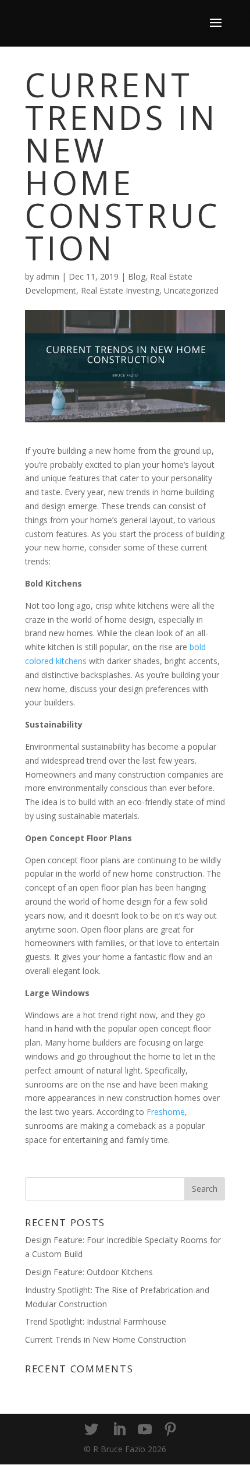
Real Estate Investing (120, 290)
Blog (136, 276)
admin (47, 276)
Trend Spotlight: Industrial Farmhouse (95, 1321)
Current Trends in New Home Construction (105, 1339)
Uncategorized (191, 290)
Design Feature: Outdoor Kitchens (89, 1271)
